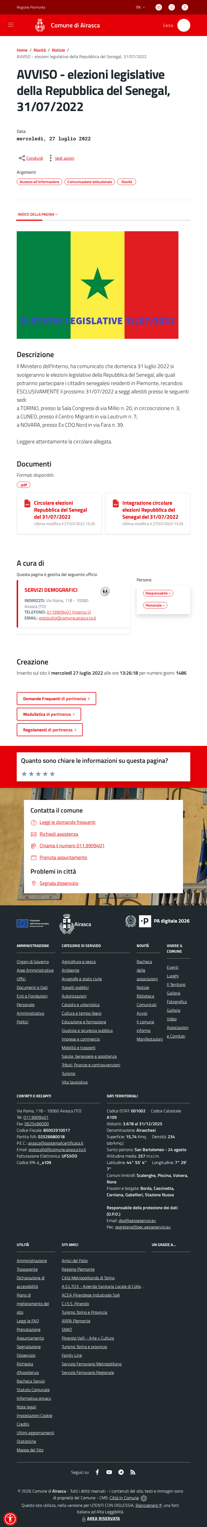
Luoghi (173, 976)
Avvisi (142, 1013)
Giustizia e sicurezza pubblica (87, 1030)
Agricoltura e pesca (79, 961)
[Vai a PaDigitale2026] (157, 920)
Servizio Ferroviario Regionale (88, 1372)
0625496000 (37, 1123)
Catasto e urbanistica (80, 1004)
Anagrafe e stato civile (82, 979)
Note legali (26, 1407)
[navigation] (11, 25)
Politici (22, 1022)
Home (22, 50)
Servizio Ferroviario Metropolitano (92, 1364)
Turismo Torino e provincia (84, 1346)
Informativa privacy (34, 1398)
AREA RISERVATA (103, 1518)
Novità (40, 50)
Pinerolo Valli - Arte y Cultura (88, 1338)
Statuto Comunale (33, 1389)
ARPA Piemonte (76, 1321)
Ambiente (70, 970)
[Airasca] (40, 25)
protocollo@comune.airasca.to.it (67, 618)
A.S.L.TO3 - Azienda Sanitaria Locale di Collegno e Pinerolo (114, 1286)
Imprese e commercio (81, 1039)
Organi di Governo (33, 961)
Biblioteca (145, 996)
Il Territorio (176, 984)
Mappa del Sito (30, 1450)
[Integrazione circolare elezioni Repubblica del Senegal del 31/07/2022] (116, 503)
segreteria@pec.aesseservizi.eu (143, 1227)
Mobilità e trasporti (78, 1047)
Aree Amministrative (35, 970)
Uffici (21, 979)
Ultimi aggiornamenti (35, 1432)
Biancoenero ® (149, 1505)
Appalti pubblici (75, 987)
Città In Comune (124, 1497)
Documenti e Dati (32, 987)
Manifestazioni (150, 1039)
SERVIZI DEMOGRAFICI (51, 590)
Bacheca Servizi (31, 1381)
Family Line (72, 1355)
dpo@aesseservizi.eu (137, 1220)
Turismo (68, 1073)
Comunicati (147, 1004)
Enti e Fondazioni (32, 996)
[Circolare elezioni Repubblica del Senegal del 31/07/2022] (27, 503)
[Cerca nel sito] (183, 25)
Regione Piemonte (31, 7)
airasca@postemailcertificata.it (55, 1143)
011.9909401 (36, 1117)
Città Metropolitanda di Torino (88, 1278)
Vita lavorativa (75, 1082)
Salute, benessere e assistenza (89, 1056)
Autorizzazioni (74, 996)
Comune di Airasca (75, 25)
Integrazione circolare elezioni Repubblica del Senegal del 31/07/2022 (150, 510)
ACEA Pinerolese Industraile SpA (91, 1295)
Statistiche (26, 1441)
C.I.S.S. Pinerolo (75, 1303)
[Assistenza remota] (143, 1497)
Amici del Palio (75, 1260)
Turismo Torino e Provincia (84, 1312)
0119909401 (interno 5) (69, 612)
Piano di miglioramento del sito (33, 1303)
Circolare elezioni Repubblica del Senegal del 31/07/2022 (60, 510)
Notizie (58, 50)
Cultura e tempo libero (81, 1013)
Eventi (172, 967)
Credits (23, 1424)
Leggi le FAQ (28, 1321)
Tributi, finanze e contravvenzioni (91, 1065)
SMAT (67, 1329)
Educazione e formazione (84, 1022)
